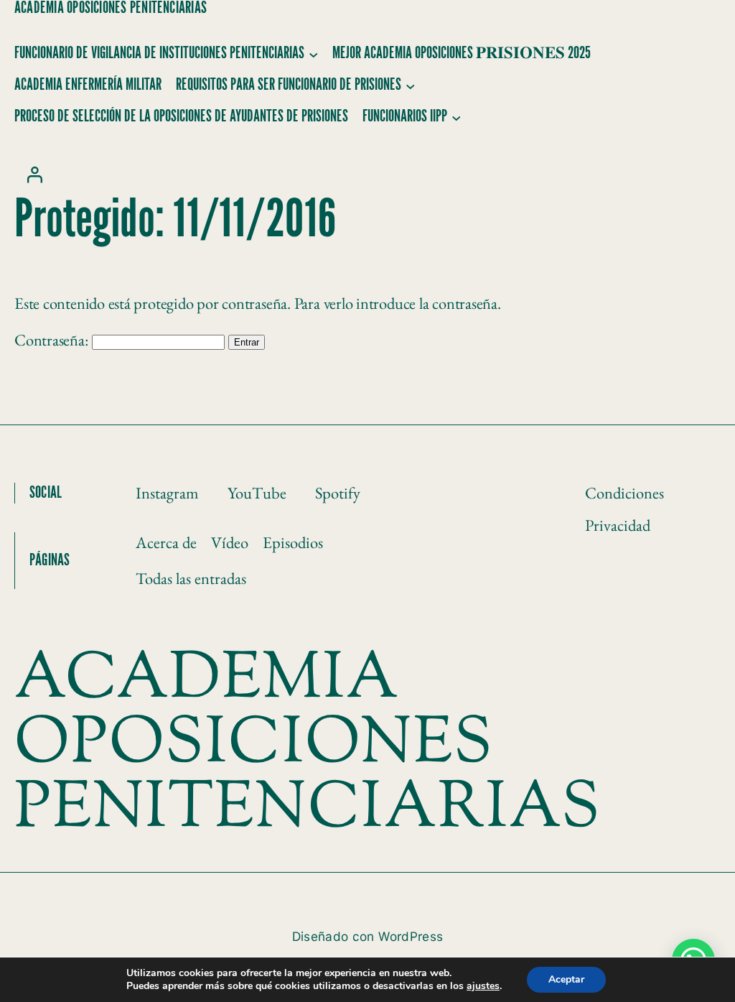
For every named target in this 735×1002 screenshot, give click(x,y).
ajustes (483, 986)
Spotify (337, 493)
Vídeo (229, 542)
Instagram (167, 493)
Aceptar (566, 979)
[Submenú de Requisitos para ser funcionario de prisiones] (411, 85)
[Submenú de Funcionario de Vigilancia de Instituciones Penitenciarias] (314, 54)
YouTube (257, 493)
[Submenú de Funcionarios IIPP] (456, 117)
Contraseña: (53, 340)
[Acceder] (34, 174)
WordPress (410, 936)
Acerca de (166, 542)
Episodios (293, 542)
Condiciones (624, 493)
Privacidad (617, 525)
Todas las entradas (191, 578)
